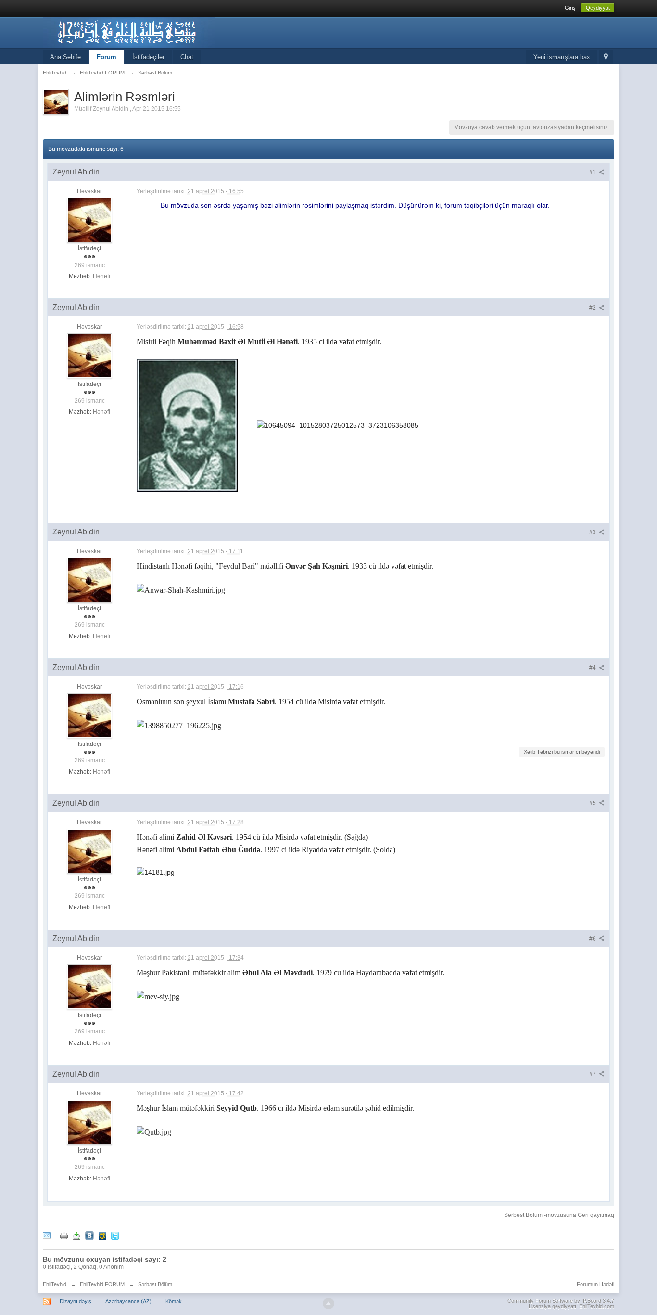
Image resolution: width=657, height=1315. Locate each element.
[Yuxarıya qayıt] (328, 1303)
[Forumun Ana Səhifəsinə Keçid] (129, 32)
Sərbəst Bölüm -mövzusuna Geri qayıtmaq (559, 1215)
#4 (593, 667)
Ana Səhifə (65, 57)
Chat (186, 57)
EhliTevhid (54, 1284)
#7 (593, 1074)
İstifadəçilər (148, 57)
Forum (106, 57)
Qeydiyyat (598, 8)
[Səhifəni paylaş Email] (47, 1235)
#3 (593, 532)
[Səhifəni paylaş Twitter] (115, 1235)
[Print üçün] (64, 1235)
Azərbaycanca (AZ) (128, 1301)
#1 (593, 172)
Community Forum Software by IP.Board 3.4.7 (560, 1300)
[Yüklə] (76, 1235)
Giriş (570, 8)
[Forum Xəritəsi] (606, 57)
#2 (593, 307)
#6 (593, 938)
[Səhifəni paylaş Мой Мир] (102, 1235)
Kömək (173, 1301)
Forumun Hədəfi (595, 1284)
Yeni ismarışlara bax (561, 57)
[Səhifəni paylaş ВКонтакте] (89, 1235)
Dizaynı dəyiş (75, 1301)
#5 (593, 803)
